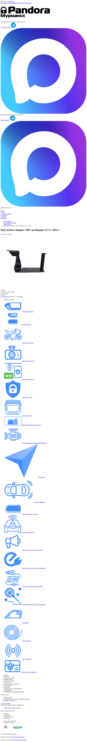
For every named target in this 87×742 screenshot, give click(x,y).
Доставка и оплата (6, 3)
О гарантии (4, 215)
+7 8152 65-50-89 (5, 27)
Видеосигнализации (28, 379)
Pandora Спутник (27, 397)
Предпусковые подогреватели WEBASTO (34, 443)
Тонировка (25, 622)
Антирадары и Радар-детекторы (31, 425)
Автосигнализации (27, 311)
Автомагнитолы (27, 415)
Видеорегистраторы (28, 361)
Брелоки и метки (26, 324)
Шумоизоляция (26, 641)
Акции (3, 210)
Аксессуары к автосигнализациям (32, 550)
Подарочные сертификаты (29, 672)
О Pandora (3, 217)
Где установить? (9, 1)
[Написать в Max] (43, 113)
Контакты (3, 218)
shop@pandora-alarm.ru (18, 737)
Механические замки (27, 532)
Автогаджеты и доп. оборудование (32, 586)
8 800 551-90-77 (5, 120)
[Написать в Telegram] (13, 27)
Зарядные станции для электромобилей (33, 568)
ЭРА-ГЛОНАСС (27, 659)
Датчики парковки (39, 502)
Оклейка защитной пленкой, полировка (33, 604)
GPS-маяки (41, 477)
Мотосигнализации (28, 343)
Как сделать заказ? (26, 3)
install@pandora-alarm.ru (20, 740)
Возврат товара (16, 3)
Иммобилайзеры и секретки (30, 514)
